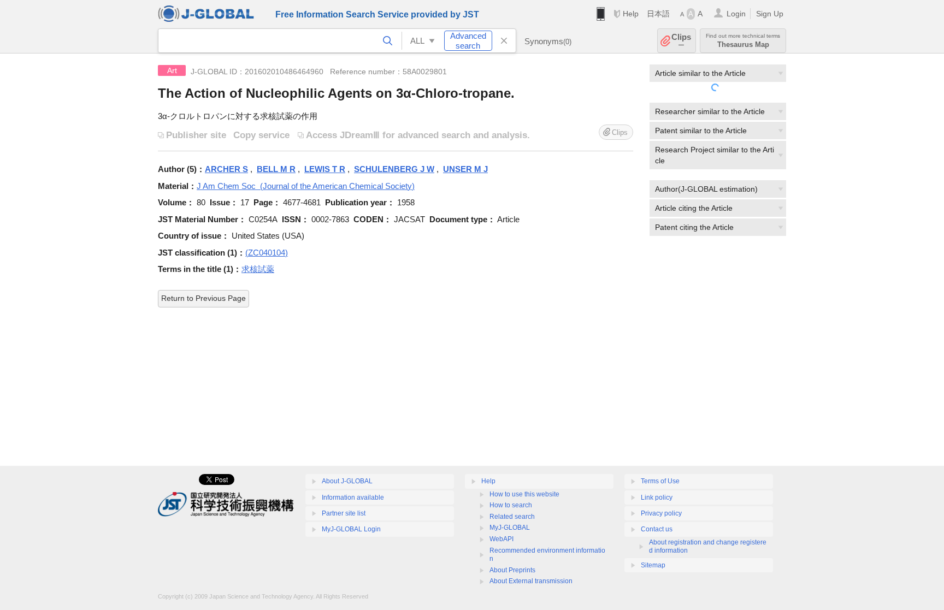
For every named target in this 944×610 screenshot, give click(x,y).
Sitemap (653, 565)
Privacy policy (661, 513)
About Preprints (512, 570)
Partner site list (343, 513)
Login (736, 13)
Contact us (656, 529)
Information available (353, 497)
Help (631, 13)
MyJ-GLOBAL (509, 527)
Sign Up (769, 13)
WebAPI (501, 539)
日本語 (658, 13)
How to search (510, 505)
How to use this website (524, 494)
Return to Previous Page (203, 298)
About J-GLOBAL (347, 481)
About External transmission (531, 581)
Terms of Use (660, 481)
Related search (512, 516)
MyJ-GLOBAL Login (351, 529)
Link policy (656, 497)
